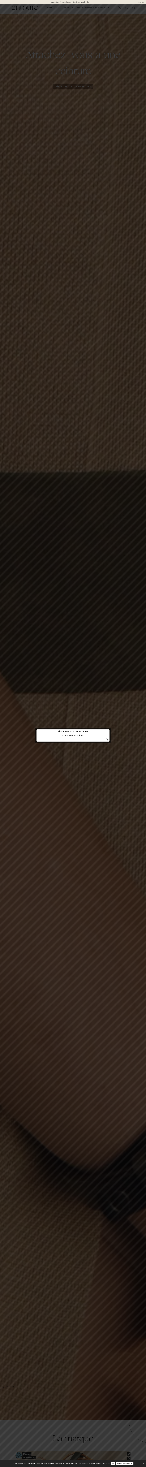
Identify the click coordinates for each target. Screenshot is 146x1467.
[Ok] (143, 1464)
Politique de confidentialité (124, 1463)
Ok (113, 1463)
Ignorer (141, 2)
